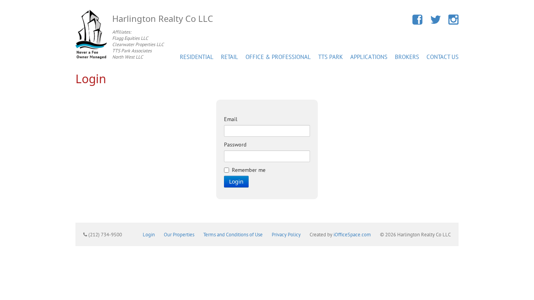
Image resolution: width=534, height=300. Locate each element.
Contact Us (442, 57)
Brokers (407, 57)
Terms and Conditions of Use (233, 234)
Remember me (248, 169)
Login (236, 181)
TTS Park (330, 57)
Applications (368, 57)
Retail (229, 57)
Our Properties (179, 234)
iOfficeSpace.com (352, 234)
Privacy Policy (286, 234)
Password (235, 144)
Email (230, 119)
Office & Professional (278, 57)
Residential (196, 57)
